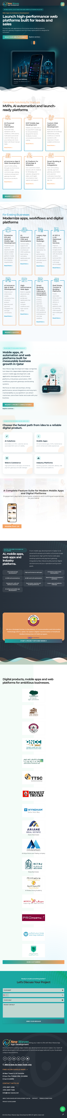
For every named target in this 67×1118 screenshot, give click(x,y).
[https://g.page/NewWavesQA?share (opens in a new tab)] (23, 1060)
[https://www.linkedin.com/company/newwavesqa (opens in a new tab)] (18, 1060)
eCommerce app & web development (54, 572)
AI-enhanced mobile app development (12, 589)
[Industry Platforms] (49, 464)
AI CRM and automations (12, 578)
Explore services (30, 37)
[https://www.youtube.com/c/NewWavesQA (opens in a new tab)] (28, 1060)
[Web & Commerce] (18, 464)
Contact (35, 1098)
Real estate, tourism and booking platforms (33, 584)
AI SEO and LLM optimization (33, 578)
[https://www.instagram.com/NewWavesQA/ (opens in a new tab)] (9, 1060)
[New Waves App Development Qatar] (11, 4)
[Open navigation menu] (62, 4)
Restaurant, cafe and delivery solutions (12, 584)
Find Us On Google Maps (14, 1070)
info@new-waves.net (11, 1093)
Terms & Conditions (45, 1098)
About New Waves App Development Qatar (16, 1098)
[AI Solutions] (18, 442)
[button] (13, 37)
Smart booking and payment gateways (54, 578)
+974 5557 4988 (8, 1087)
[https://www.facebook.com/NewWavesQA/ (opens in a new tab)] (5, 1060)
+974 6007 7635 (9, 1090)
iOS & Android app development (12, 572)
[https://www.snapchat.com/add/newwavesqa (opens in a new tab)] (14, 1060)
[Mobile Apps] (49, 442)
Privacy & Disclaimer (9, 1101)
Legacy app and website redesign (54, 584)
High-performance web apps (33, 572)
